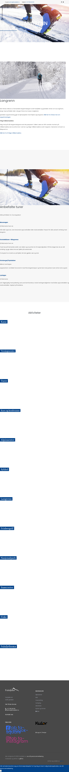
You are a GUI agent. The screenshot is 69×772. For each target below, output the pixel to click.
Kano (4, 321)
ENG (38, 711)
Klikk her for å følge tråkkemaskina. (11, 133)
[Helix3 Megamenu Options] (62, 8)
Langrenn (6, 499)
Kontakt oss (9, 714)
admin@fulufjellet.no (14, 2)
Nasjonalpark (8, 558)
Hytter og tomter (41, 708)
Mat (37, 697)
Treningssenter (8, 351)
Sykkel (4, 469)
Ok (1, 771)
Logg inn (39, 732)
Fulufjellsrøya (8, 646)
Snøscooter (7, 587)
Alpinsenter (7, 439)
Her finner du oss (10, 704)
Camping (38, 703)
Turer (4, 380)
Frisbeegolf (7, 528)
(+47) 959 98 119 (30, 2)
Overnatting (39, 700)
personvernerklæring (6, 768)
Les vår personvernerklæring (35, 756)
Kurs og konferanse (10, 410)
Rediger (44, 732)
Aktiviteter (38, 706)
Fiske (4, 617)
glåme (21, 759)
